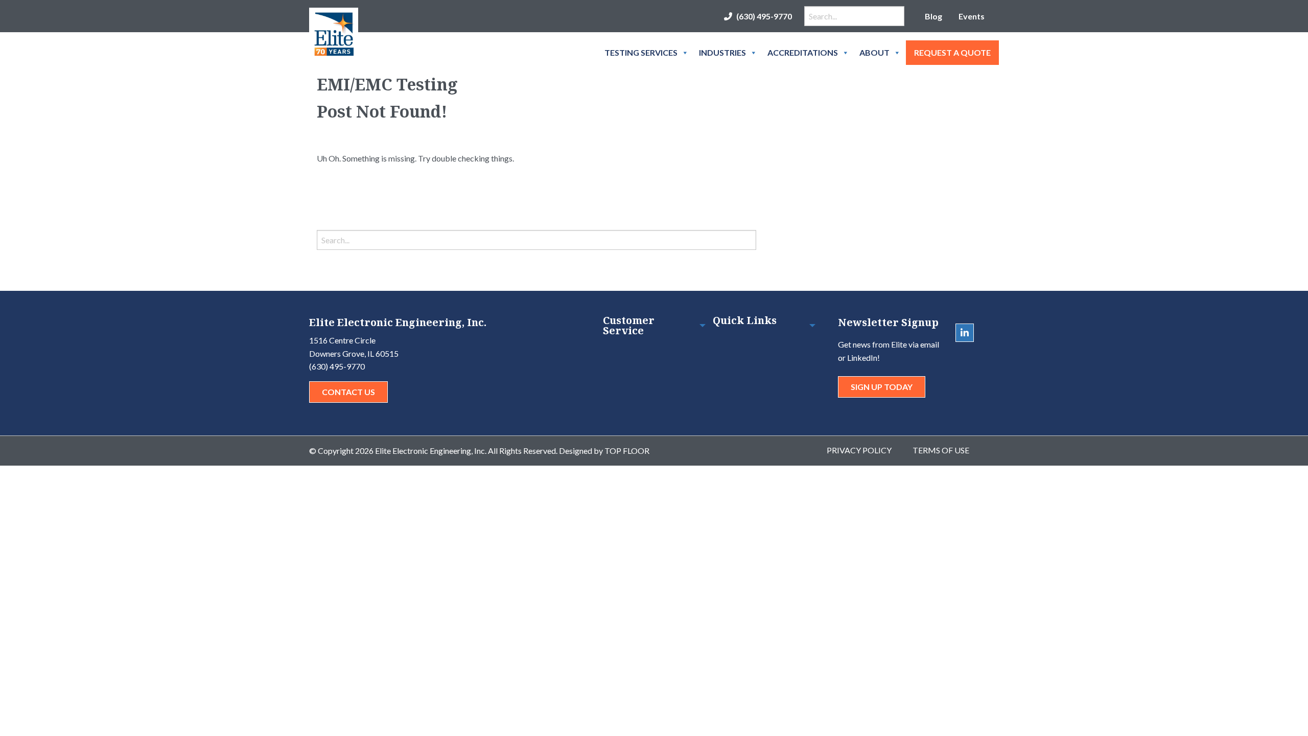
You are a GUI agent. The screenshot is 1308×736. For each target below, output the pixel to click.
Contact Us (348, 392)
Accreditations (802, 52)
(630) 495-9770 (764, 16)
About (874, 52)
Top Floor (626, 450)
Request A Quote (952, 52)
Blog (933, 16)
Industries (722, 52)
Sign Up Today (882, 387)
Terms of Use (941, 450)
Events (972, 16)
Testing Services (641, 52)
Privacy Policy (859, 450)
